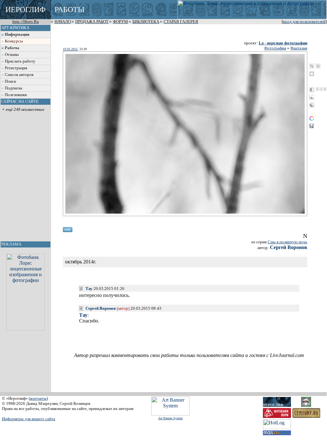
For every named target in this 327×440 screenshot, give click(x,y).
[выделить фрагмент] (311, 73)
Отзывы (12, 54)
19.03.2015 (70, 49)
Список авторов (19, 74)
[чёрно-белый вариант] (311, 89)
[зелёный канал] (321, 89)
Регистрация (16, 68)
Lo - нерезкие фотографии (283, 43)
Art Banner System (170, 418)
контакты (38, 398)
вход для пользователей (304, 21)
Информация (17, 34)
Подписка (13, 88)
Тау (89, 288)
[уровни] (311, 97)
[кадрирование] (311, 66)
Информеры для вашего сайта (28, 418)
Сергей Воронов (288, 247)
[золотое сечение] (318, 66)
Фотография (275, 48)
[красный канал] (317, 89)
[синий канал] (325, 89)
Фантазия (298, 48)
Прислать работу (20, 61)
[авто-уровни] (311, 105)
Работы (12, 48)
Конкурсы (14, 41)
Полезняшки (16, 95)
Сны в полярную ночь (287, 241)
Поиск (10, 81)
